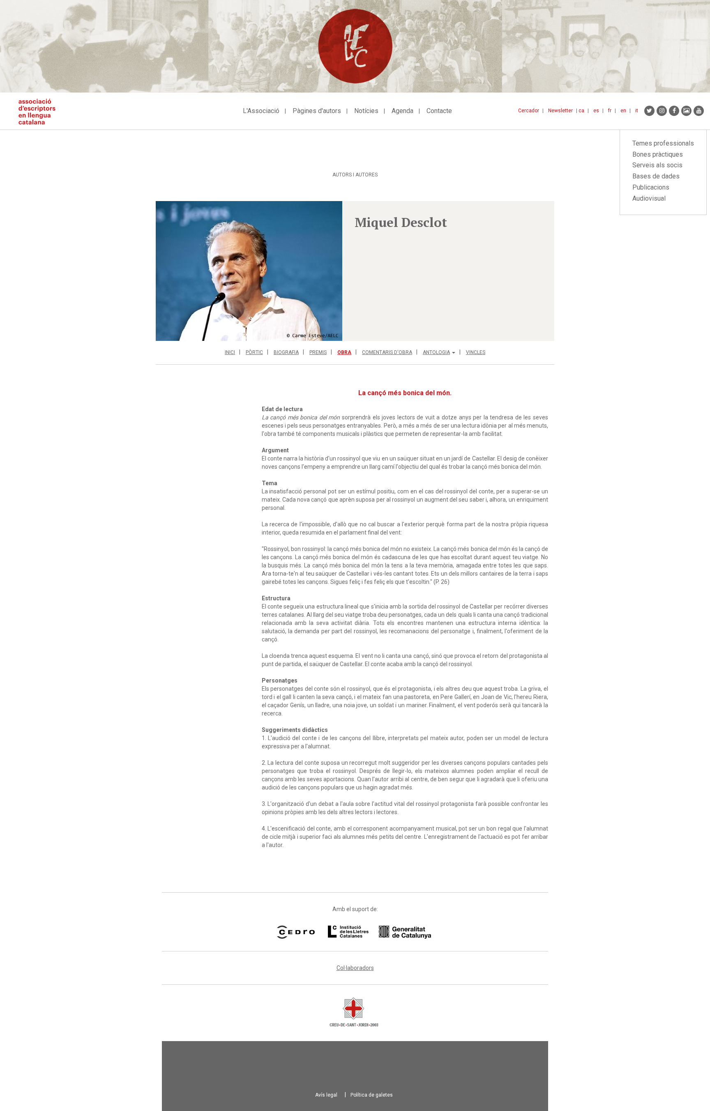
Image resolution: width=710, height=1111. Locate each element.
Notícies (366, 111)
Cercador (528, 110)
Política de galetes (371, 1095)
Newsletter (560, 110)
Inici (230, 352)
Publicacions (650, 187)
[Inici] (40, 112)
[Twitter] (649, 111)
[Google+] (686, 111)
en (623, 110)
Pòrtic (254, 352)
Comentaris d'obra (387, 352)
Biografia (286, 352)
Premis (318, 352)
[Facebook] (674, 111)
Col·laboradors (355, 968)
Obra (344, 352)
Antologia (436, 352)
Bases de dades (656, 176)
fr (609, 110)
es (596, 110)
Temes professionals (663, 143)
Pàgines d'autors (317, 111)
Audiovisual (649, 198)
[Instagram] (662, 111)
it (636, 110)
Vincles (475, 352)
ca (581, 110)
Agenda (402, 111)
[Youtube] (699, 111)
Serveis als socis (657, 165)
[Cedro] (295, 932)
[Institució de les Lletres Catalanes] (379, 932)
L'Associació (261, 111)
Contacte (439, 111)
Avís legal (326, 1095)
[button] (249, 271)
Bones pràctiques (657, 154)
